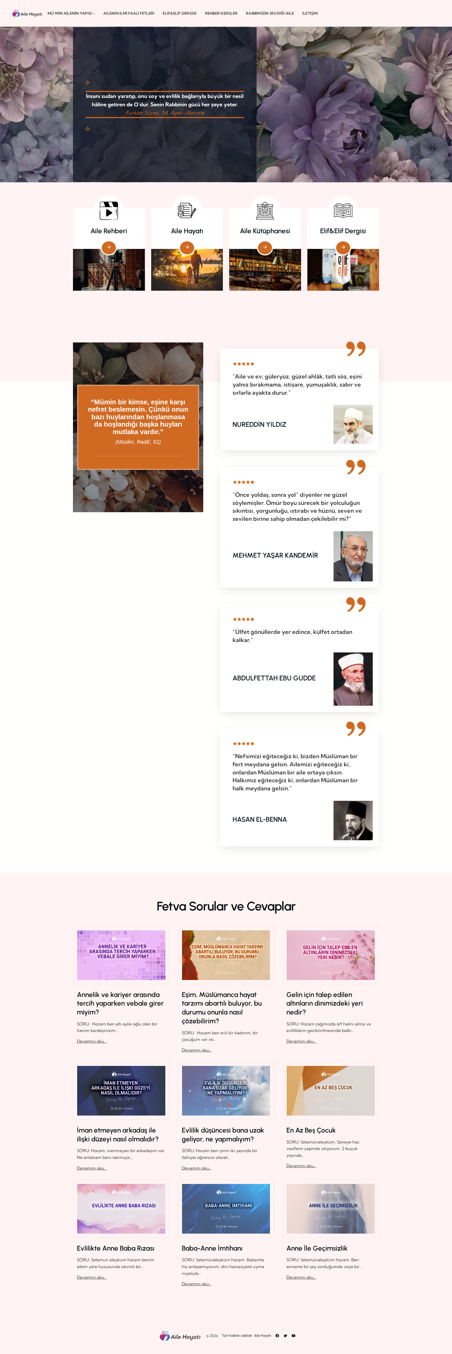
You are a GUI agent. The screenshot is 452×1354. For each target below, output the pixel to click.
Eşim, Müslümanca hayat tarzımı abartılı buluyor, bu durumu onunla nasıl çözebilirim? (222, 1007)
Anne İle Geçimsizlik (317, 1248)
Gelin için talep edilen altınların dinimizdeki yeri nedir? (324, 1003)
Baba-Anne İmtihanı (212, 1248)
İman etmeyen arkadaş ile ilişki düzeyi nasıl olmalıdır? (118, 1134)
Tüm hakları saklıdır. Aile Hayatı (246, 1335)
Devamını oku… (92, 1041)
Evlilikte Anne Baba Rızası (115, 1248)
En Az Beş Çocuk (311, 1130)
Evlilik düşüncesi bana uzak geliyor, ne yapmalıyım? (223, 1134)
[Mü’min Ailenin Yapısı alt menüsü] (94, 13)
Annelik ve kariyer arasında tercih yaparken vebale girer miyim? (120, 1003)
